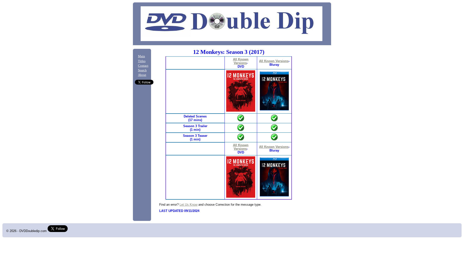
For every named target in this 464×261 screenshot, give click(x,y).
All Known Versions (240, 61)
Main (141, 56)
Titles (141, 61)
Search (142, 70)
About (142, 75)
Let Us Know (188, 204)
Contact (143, 65)
